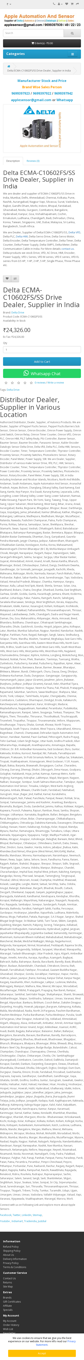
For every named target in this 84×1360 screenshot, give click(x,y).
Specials (7, 1310)
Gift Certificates (12, 1301)
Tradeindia (30, 1221)
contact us (67, 249)
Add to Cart (42, 361)
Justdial (42, 1221)
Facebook (5, 1215)
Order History (11, 1325)
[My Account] (60, 4)
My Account (9, 1321)
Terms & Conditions (14, 1267)
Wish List (8, 1329)
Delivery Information (15, 1259)
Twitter (17, 1215)
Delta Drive (17, 312)
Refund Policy (11, 1246)
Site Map (8, 1286)
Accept (42, 1353)
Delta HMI (22, 236)
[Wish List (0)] (66, 4)
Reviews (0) (33, 161)
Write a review (56, 382)
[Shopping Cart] (72, 4)
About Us (8, 1255)
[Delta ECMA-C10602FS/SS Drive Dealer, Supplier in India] (42, 128)
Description (13, 161)
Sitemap (37, 1215)
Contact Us (9, 1278)
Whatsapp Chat (45, 373)
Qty (5, 343)
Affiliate (7, 1305)
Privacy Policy (11, 1263)
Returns (7, 1282)
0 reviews (40, 382)
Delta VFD (74, 232)
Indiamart (17, 1221)
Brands (7, 1297)
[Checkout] (77, 4)
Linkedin (26, 1215)
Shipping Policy (11, 1251)
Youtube (5, 1221)
